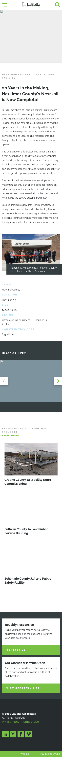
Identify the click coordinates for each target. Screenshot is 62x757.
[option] (31, 36)
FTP (35, 754)
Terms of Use (30, 721)
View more (10, 435)
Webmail (25, 754)
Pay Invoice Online (50, 754)
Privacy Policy (10, 721)
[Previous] (5, 381)
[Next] (57, 381)
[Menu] (4, 5)
